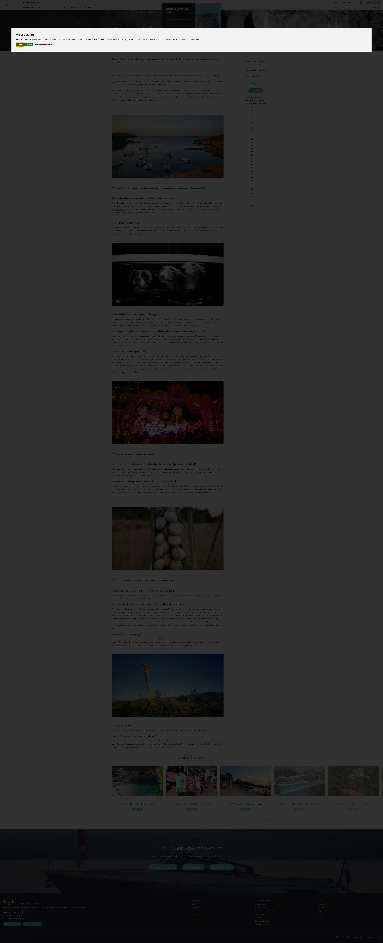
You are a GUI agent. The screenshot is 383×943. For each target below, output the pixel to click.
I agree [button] (20, 44)
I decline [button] (29, 44)
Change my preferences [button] (43, 44)
